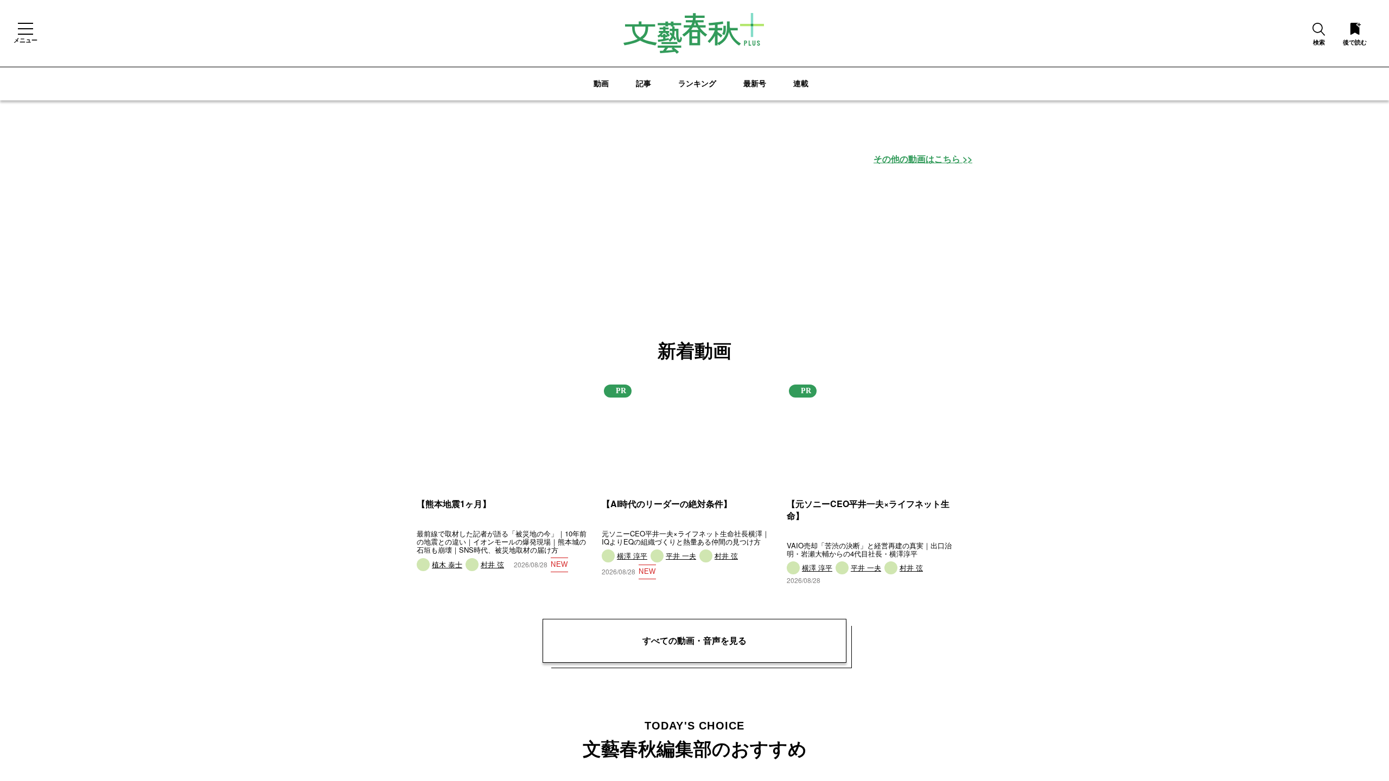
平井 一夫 (680, 556)
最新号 (754, 83)
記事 (643, 83)
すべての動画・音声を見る (694, 640)
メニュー (25, 39)
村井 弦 (491, 565)
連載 (800, 83)
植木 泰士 (447, 565)
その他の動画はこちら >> (923, 158)
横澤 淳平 (632, 556)
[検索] (1319, 30)
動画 (601, 83)
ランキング (697, 83)
